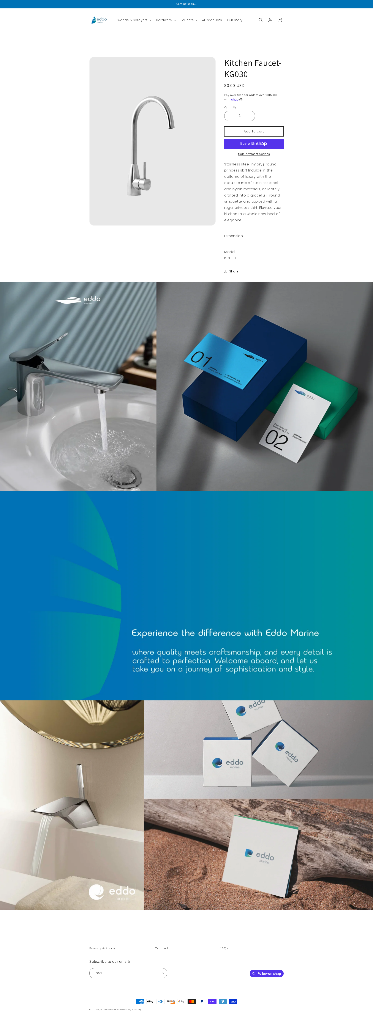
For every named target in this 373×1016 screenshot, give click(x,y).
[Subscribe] (162, 973)
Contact (161, 948)
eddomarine (108, 1009)
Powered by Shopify (129, 1009)
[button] (134, 20)
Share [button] (234, 271)
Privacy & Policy (102, 948)
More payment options (254, 154)
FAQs (224, 948)
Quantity (230, 107)
